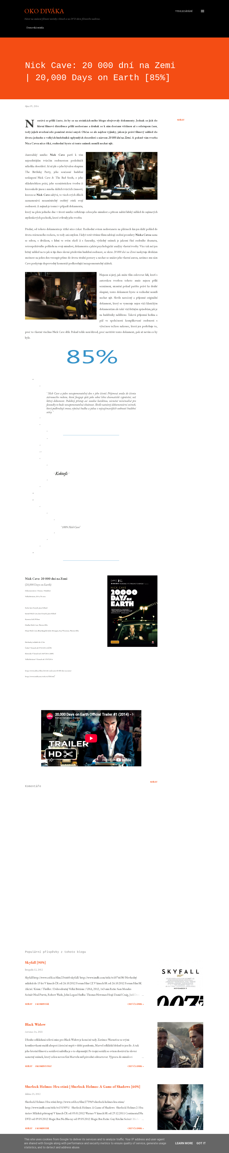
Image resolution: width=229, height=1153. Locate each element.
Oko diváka (44, 11)
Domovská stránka (35, 27)
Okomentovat (43, 1066)
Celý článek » (136, 1004)
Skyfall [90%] (35, 962)
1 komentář (42, 1004)
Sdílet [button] (180, 119)
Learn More (184, 1143)
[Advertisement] (85, 906)
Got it (201, 1143)
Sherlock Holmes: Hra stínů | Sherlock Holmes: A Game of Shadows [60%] (82, 1086)
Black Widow (35, 1024)
